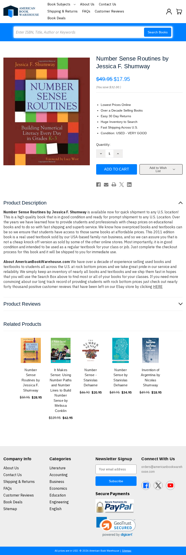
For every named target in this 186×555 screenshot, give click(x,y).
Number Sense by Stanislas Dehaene (120, 377)
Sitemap (10, 508)
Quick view (31, 350)
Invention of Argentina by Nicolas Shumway (150, 377)
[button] (116, 526)
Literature (57, 468)
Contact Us (107, 4)
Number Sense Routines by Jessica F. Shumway (31, 380)
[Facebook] (98, 184)
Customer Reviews (109, 11)
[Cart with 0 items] (179, 11)
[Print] (114, 184)
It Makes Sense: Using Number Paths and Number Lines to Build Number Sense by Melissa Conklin (61, 390)
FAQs (86, 11)
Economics (58, 488)
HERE (158, 286)
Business (56, 481)
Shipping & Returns (62, 11)
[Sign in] (169, 11)
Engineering (59, 502)
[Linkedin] (129, 184)
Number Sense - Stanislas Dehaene (90, 377)
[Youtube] (170, 485)
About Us (87, 4)
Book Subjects (59, 4)
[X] (121, 184)
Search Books (158, 32)
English (55, 508)
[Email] (106, 184)
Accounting (58, 474)
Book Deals (56, 18)
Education (57, 495)
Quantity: (103, 144)
